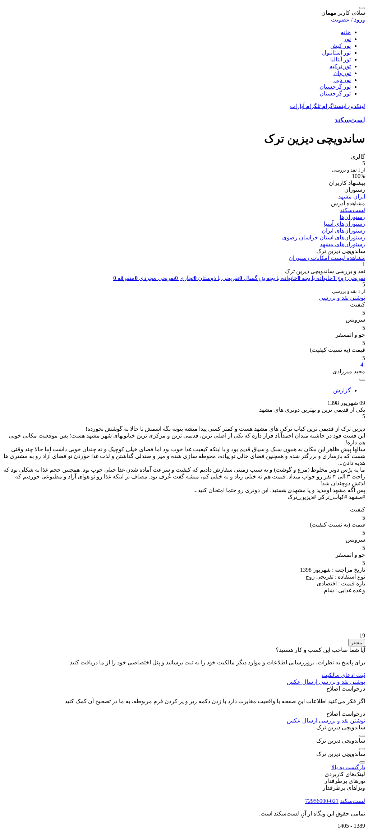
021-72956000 (322, 801)
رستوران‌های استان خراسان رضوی (323, 237)
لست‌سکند (350, 120)
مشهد (345, 196)
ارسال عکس (302, 682)
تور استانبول (336, 53)
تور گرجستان (335, 87)
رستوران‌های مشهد (342, 244)
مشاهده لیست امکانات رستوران (327, 258)
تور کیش (340, 46)
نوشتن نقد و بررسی (342, 298)
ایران (359, 196)
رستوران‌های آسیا (344, 224)
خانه (346, 32)
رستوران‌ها (352, 217)
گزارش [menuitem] (342, 390)
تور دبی (342, 80)
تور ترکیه (340, 66)
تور (347, 39)
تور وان (342, 73)
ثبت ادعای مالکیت (343, 675)
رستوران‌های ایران (343, 231)
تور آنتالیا (340, 59)
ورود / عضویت (348, 20)
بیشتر (356, 642)
